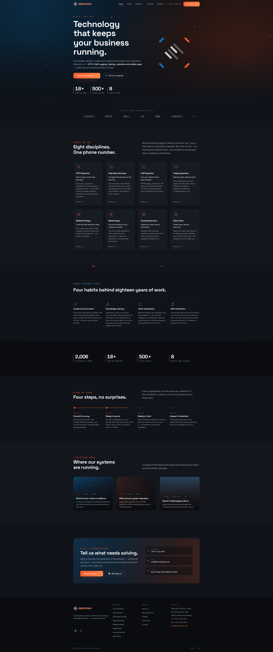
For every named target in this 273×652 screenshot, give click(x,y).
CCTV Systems (118, 609)
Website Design (118, 624)
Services (138, 4)
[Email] (81, 631)
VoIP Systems (118, 613)
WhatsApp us (117, 574)
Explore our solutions (85, 76)
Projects (150, 4)
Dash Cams (117, 636)
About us (145, 609)
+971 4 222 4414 (175, 4)
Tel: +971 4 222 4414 (178, 619)
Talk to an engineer (116, 76)
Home (121, 4)
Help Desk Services (120, 617)
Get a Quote (190, 4)
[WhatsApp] (75, 631)
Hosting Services (119, 632)
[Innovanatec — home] (82, 4)
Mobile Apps (117, 628)
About (129, 4)
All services (146, 620)
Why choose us (147, 613)
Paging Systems (119, 620)
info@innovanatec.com (179, 626)
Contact (160, 4)
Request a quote (90, 574)
